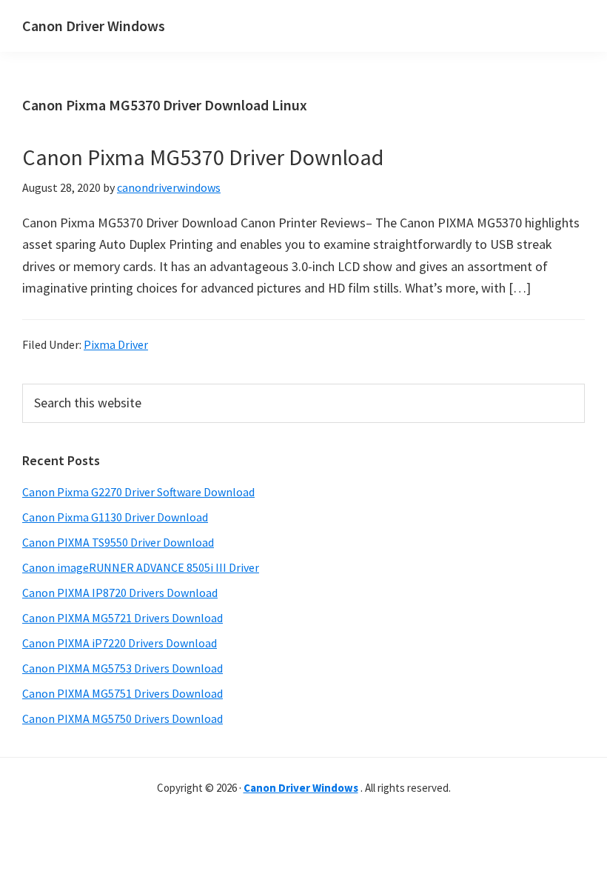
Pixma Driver (116, 344)
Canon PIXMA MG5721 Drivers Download (122, 617)
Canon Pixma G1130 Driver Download (115, 517)
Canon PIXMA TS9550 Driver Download (118, 542)
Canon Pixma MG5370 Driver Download (202, 157)
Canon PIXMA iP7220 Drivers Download (119, 643)
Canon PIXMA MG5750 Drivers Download (122, 718)
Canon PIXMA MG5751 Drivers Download (122, 693)
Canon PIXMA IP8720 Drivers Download (120, 592)
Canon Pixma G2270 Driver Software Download (138, 491)
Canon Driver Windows (93, 25)
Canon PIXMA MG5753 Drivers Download (122, 668)
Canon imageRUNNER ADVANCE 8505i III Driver (140, 567)
